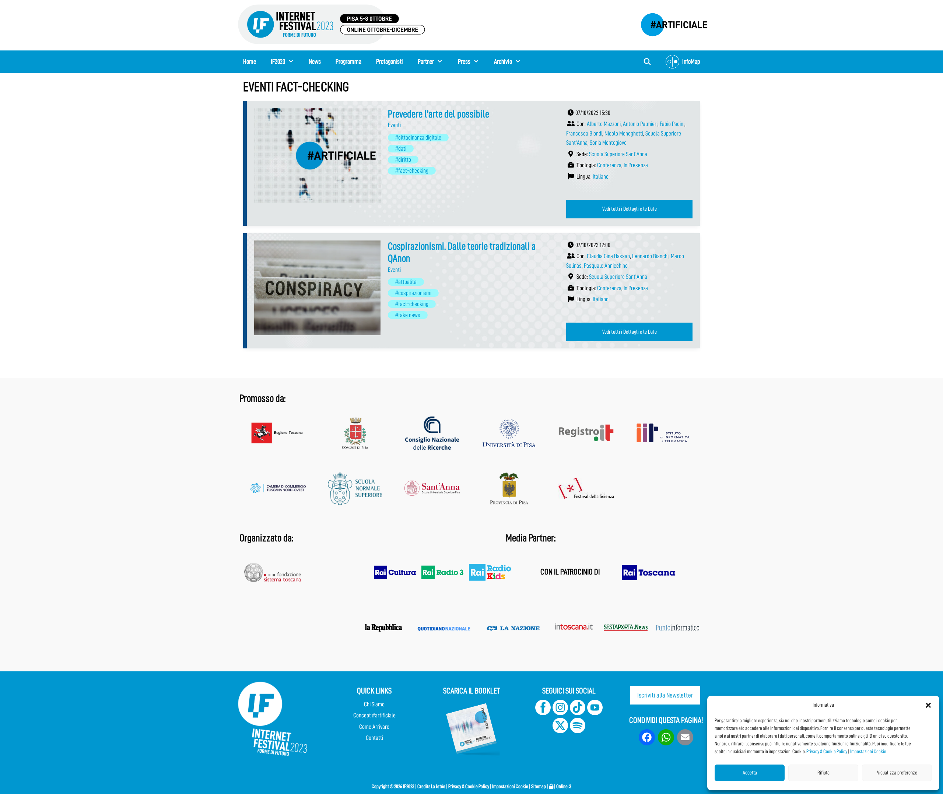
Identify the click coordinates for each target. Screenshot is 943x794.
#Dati (400, 148)
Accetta (750, 773)
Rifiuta (823, 773)
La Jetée (438, 786)
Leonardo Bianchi (650, 256)
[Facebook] (543, 713)
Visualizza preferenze (897, 773)
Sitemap (538, 786)
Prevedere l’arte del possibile (438, 114)
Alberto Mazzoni (604, 124)
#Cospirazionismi (413, 293)
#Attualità (406, 282)
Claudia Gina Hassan (608, 256)
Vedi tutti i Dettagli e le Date (629, 209)
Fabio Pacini (672, 124)
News (315, 61)
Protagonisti (389, 61)
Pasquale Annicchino (606, 266)
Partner (426, 61)
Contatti (374, 738)
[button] (928, 705)
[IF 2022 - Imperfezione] (670, 23)
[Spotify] (577, 731)
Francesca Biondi (584, 133)
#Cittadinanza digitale (418, 137)
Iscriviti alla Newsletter (665, 695)
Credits (423, 786)
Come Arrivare (374, 727)
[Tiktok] (577, 713)
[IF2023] (331, 24)
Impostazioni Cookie (868, 751)
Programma (348, 61)
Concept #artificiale (374, 715)
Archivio (503, 61)
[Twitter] (560, 731)
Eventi (394, 125)
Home (249, 61)
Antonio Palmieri (640, 124)
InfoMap (691, 61)
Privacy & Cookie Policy (826, 751)
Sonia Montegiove (608, 143)
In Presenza (636, 165)
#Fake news (407, 315)
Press (464, 61)
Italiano (601, 176)
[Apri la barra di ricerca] (647, 61)
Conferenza (609, 165)
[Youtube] (595, 713)
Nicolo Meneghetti (623, 133)
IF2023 (278, 61)
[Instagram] (560, 713)
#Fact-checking (411, 171)
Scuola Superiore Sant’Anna (618, 154)
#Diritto (403, 160)
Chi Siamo (374, 704)
